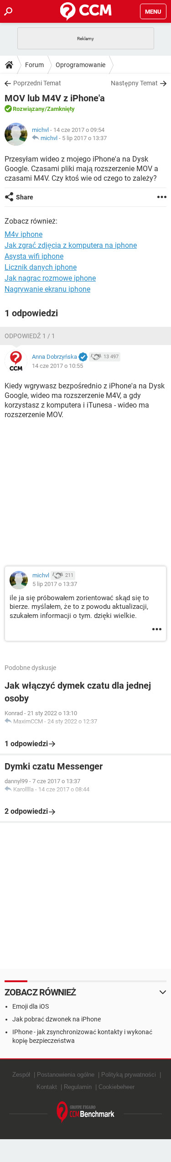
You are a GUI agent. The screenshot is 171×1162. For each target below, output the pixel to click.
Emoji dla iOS (30, 1006)
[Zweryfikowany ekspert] (83, 357)
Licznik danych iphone (41, 267)
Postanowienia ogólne (65, 1074)
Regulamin (78, 1086)
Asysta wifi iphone (34, 256)
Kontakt (46, 1086)
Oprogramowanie (80, 64)
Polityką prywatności (128, 1074)
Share (24, 197)
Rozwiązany (29, 108)
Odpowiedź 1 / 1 (30, 336)
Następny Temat (134, 83)
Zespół (21, 1074)
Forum (34, 64)
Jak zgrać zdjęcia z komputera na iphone (71, 245)
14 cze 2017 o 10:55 (57, 365)
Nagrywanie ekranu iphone (47, 289)
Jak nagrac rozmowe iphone (50, 278)
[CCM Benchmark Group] (85, 1112)
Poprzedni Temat (37, 83)
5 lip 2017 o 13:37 (84, 138)
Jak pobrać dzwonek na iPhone (56, 1019)
